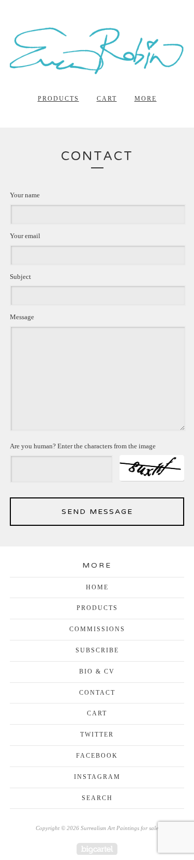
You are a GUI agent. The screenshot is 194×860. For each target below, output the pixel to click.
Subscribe (97, 650)
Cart (107, 98)
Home (97, 587)
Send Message (97, 511)
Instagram (97, 776)
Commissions (97, 629)
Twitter (97, 734)
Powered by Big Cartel (97, 849)
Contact (97, 692)
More (146, 98)
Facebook (97, 755)
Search (97, 798)
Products (58, 98)
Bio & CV (97, 671)
